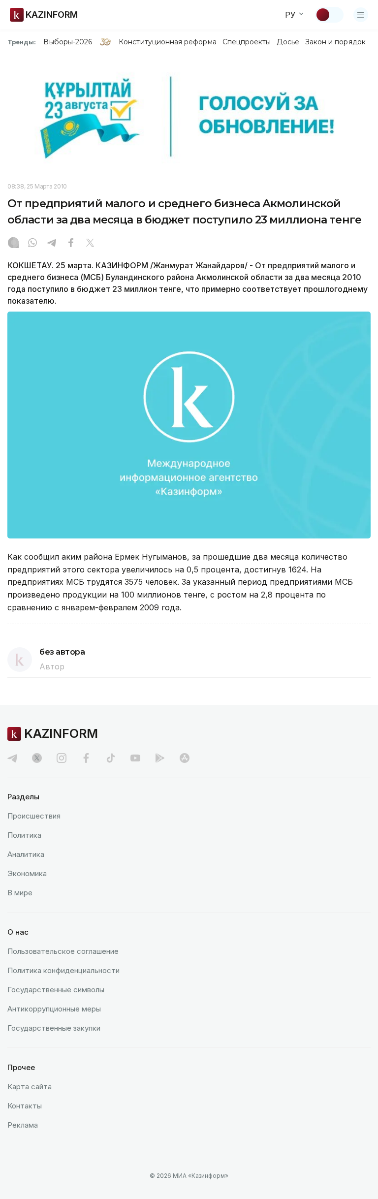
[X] (90, 244)
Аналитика (25, 854)
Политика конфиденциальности (63, 970)
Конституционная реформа (168, 41)
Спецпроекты (246, 41)
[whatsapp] (32, 244)
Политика (24, 835)
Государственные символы (55, 989)
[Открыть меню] (360, 14)
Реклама (22, 1125)
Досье (288, 41)
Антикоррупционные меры (54, 1008)
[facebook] (86, 758)
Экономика (27, 873)
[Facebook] (71, 244)
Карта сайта (29, 1086)
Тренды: (21, 42)
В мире (19, 892)
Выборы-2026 (67, 41)
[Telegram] (52, 244)
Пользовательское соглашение (63, 951)
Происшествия (34, 815)
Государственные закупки (53, 1028)
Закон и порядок (335, 41)
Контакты (24, 1105)
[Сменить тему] (329, 15)
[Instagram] (13, 244)
